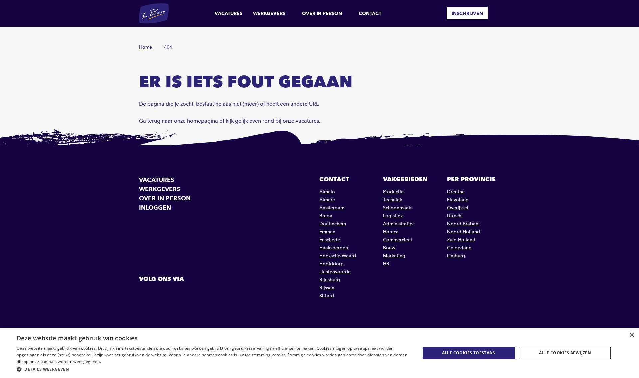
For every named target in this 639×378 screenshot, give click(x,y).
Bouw (389, 248)
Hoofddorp (332, 264)
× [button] (631, 335)
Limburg (456, 256)
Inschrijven (467, 13)
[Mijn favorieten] (436, 13)
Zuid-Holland (461, 240)
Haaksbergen (334, 248)
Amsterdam (332, 208)
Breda (326, 216)
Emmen (327, 232)
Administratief (398, 224)
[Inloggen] (497, 13)
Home (145, 47)
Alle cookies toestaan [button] (469, 353)
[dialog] (319, 353)
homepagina (202, 121)
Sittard (327, 296)
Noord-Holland (463, 232)
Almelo (327, 192)
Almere (327, 200)
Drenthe (456, 192)
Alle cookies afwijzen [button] (565, 353)
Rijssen (327, 288)
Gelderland (459, 248)
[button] (212, 369)
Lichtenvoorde (335, 272)
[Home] (154, 13)
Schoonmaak (397, 208)
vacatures (307, 121)
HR (386, 264)
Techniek (392, 200)
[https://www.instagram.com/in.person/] (179, 294)
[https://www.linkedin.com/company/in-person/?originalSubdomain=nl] (162, 294)
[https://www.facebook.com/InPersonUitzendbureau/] (145, 294)
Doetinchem (333, 224)
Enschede (330, 240)
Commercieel (397, 240)
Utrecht (455, 216)
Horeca (391, 232)
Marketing (394, 256)
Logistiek (393, 216)
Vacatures (228, 13)
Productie (393, 192)
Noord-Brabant (463, 224)
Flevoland (458, 200)
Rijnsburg (330, 280)
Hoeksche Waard (338, 256)
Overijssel (457, 208)
